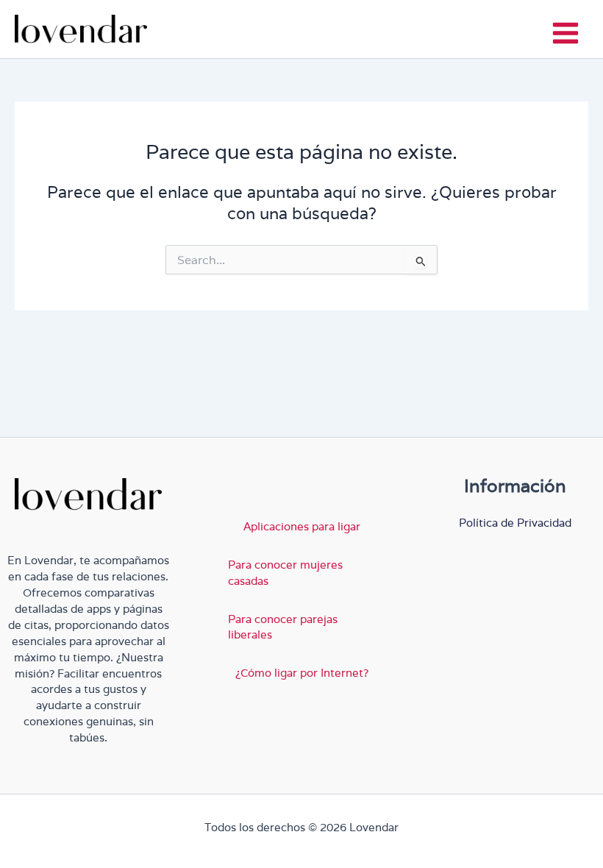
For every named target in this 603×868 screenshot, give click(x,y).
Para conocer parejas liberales (283, 627)
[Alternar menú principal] (565, 33)
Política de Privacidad (515, 523)
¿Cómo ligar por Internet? (301, 673)
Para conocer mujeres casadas (285, 573)
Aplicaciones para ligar (301, 526)
